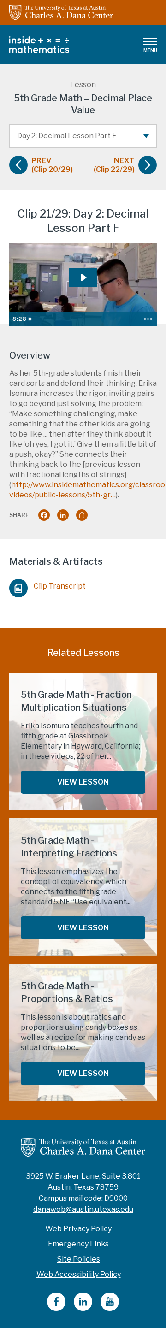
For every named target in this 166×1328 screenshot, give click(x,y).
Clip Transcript (60, 586)
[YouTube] (110, 1308)
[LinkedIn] (83, 1308)
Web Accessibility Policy (78, 1274)
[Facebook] (56, 1308)
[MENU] (150, 41)
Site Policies (78, 1259)
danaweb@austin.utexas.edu (83, 1209)
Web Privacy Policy (78, 1228)
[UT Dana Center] (83, 1147)
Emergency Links (78, 1243)
